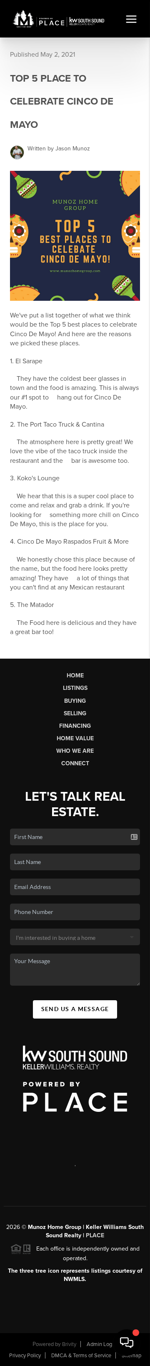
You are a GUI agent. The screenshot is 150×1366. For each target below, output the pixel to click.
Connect (75, 763)
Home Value (75, 738)
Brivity (69, 1344)
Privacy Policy (25, 1355)
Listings (75, 688)
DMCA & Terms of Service (81, 1355)
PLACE (95, 1235)
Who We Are (75, 750)
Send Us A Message (75, 1009)
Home (75, 675)
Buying (75, 700)
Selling (75, 713)
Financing (75, 725)
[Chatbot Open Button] (126, 1342)
